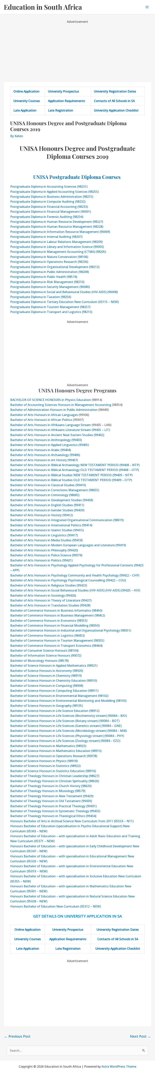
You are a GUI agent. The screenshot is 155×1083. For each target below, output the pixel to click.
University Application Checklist (116, 110)
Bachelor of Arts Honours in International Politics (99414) (51, 525)
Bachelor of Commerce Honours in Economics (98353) (48, 620)
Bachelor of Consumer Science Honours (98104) (44, 650)
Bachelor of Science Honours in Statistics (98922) (45, 766)
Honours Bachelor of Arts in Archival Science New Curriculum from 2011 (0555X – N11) (71, 821)
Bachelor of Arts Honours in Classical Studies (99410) (48, 485)
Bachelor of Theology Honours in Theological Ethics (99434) (53, 816)
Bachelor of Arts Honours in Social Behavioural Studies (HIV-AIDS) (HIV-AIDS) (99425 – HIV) (75, 590)
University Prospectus (63, 91)
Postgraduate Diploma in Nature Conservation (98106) (49, 257)
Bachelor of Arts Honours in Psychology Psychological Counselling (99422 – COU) (68, 580)
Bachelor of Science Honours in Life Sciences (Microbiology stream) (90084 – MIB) (68, 731)
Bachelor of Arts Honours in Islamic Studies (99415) (47, 530)
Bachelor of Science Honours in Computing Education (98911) (54, 691)
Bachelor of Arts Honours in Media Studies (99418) (46, 540)
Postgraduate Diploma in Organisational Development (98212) (54, 267)
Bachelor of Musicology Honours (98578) (39, 660)
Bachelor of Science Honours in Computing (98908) (46, 686)
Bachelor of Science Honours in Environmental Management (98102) (59, 696)
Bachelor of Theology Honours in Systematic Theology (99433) (55, 811)
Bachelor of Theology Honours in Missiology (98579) (47, 791)
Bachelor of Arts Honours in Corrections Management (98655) (54, 490)
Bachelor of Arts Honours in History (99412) (41, 515)
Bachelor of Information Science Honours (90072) (45, 655)
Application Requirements (66, 101)
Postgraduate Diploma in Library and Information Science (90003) (57, 247)
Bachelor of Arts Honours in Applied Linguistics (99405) (49, 445)
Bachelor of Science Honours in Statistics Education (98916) (53, 771)
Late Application (24, 110)
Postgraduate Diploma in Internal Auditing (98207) (46, 237)
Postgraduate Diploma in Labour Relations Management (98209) (56, 242)
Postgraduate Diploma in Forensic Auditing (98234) (46, 217)
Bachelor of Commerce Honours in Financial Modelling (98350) (55, 625)
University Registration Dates (115, 91)
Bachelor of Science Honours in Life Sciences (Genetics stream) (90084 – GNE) (66, 726)
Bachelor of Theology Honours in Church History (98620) (50, 786)
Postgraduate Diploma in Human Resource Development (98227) (56, 222)
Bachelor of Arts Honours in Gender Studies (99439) (47, 510)
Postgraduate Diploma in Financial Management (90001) (50, 211)
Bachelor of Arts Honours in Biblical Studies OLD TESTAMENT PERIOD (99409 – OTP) (71, 480)
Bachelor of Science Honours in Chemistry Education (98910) (53, 680)
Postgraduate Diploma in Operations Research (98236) (49, 262)
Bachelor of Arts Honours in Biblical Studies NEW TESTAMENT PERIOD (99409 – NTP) (71, 475)
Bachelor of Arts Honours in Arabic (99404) (40, 450)
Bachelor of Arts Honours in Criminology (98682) (44, 495)
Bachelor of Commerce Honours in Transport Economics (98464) (56, 645)
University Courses (26, 101)
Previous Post (17, 1036)
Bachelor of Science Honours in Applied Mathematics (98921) (53, 665)
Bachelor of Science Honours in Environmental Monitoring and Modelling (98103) (68, 701)
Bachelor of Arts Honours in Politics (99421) (41, 560)
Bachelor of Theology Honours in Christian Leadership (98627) (54, 776)
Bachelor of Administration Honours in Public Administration (54, 410)
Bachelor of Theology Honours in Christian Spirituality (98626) (54, 781)
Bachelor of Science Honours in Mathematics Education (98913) (56, 751)
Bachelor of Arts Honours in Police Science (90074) (46, 555)
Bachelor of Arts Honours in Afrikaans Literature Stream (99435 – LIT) (60, 430)
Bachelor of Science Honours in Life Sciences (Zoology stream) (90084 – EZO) (65, 741)
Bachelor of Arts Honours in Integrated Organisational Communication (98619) (67, 520)
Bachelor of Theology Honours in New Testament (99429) (51, 796)
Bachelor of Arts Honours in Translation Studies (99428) (50, 605)
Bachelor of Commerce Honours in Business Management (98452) (57, 615)
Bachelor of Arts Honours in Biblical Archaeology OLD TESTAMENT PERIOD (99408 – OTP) (74, 470)
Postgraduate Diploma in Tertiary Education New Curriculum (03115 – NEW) (64, 302)
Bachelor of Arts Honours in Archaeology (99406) (45, 455)
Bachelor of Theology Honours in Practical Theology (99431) (53, 806)
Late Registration (60, 110)
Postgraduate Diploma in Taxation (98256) (40, 297)
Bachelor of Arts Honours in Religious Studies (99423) (48, 585)
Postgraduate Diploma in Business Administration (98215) (51, 196)
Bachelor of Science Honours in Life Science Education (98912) (54, 711)
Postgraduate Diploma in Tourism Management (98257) (50, 307)
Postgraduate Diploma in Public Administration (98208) (49, 272)
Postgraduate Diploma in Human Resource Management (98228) (56, 227)
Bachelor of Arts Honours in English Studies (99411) (47, 505)
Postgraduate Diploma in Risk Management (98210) (47, 282)
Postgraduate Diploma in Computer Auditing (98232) (47, 201)
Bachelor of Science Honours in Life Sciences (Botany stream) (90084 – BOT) (64, 721)
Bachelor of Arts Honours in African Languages (44, 415)
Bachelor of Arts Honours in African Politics (41, 420)
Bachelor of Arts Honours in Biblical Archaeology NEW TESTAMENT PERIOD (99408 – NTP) (75, 465)
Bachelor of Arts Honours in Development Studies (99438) (51, 500)
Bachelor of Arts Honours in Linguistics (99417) (44, 535)
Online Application (26, 91)
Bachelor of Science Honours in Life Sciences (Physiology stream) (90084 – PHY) (67, 736)
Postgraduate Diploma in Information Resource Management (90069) (60, 232)
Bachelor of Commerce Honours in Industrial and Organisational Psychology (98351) (70, 630)
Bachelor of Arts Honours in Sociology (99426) (43, 595)
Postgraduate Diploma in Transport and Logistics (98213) (51, 312)
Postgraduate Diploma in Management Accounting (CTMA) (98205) (58, 252)
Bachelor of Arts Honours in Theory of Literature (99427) (50, 600)
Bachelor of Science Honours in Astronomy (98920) (46, 671)
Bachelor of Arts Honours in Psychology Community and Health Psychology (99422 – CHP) (74, 575)
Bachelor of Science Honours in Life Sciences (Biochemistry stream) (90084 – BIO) (68, 716)
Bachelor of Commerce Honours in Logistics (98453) (47, 635)
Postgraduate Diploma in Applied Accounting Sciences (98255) (54, 192)
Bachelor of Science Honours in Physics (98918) (44, 761)
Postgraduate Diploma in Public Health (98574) (43, 277)
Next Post (140, 1036)
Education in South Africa (43, 6)
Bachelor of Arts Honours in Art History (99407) (44, 460)
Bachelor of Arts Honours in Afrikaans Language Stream (50, 425)
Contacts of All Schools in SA (114, 101)
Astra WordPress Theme (119, 1066)
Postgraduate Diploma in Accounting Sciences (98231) (49, 186)
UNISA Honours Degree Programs (77, 390)
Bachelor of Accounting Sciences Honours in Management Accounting (60, 405)
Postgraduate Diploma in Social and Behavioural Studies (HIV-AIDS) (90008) (64, 292)
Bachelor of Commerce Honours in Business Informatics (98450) (56, 610)
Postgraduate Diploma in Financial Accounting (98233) (49, 207)
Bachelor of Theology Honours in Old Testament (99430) (51, 801)
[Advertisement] (77, 50)
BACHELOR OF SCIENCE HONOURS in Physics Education (50, 400)
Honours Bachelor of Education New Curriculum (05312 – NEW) (55, 906)
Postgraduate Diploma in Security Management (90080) (50, 287)
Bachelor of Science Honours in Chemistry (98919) (46, 676)
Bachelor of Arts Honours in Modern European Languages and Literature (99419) (68, 545)
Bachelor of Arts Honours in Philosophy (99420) (44, 550)
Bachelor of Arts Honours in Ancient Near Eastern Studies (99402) (57, 435)
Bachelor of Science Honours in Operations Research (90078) (53, 756)
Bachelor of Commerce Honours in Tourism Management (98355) (57, 640)
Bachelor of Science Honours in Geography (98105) (46, 706)
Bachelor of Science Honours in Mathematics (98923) (48, 746)
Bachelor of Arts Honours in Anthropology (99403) (46, 440)
